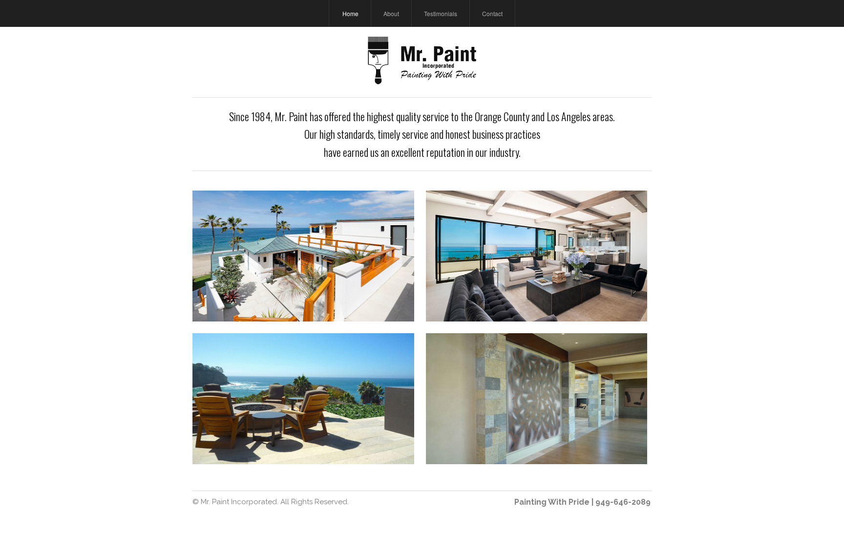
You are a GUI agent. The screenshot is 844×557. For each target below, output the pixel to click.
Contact (492, 13)
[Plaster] (537, 398)
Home (350, 13)
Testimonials (440, 13)
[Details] (303, 398)
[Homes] (303, 256)
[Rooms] (537, 256)
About (391, 13)
